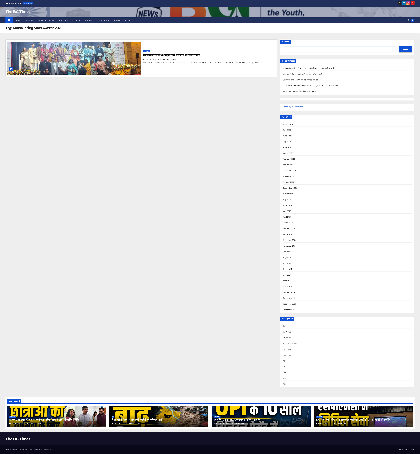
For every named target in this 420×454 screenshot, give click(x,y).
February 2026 (289, 159)
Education (287, 338)
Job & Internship (46, 20)
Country (89, 20)
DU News (29, 20)
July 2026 (287, 130)
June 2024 (287, 269)
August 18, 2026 (325, 423)
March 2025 (288, 223)
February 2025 (289, 228)
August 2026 (288, 124)
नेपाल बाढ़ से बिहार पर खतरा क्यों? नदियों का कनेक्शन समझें (302, 74)
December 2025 (289, 170)
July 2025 (287, 199)
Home (17, 20)
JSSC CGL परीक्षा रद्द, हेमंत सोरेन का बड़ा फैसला (299, 91)
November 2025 (289, 176)
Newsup (37, 449)
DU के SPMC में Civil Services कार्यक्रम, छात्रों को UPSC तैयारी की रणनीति (310, 86)
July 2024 (287, 263)
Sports (76, 20)
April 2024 (287, 281)
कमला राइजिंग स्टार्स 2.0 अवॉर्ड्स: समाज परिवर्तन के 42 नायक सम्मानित (171, 55)
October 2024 (288, 252)
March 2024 (288, 286)
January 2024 (289, 298)
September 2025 (290, 188)
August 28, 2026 (18, 423)
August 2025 (288, 194)
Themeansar (46, 449)
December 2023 (289, 304)
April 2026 (287, 147)
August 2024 (288, 257)
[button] (408, 20)
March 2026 (288, 153)
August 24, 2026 (223, 423)
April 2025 (287, 217)
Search (285, 42)
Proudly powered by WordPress (16, 449)
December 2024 (289, 240)
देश (284, 367)
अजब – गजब (287, 355)
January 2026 (289, 165)
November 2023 (289, 310)
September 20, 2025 (153, 59)
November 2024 (290, 246)
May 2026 (287, 142)
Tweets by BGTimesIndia (293, 107)
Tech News (103, 20)
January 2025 (288, 234)
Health (117, 20)
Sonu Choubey (171, 59)
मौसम (284, 372)
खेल (284, 361)
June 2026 (287, 136)
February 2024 (289, 292)
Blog (127, 20)
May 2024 (287, 275)
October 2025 (288, 182)
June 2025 (287, 205)
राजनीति (285, 378)
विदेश (284, 384)
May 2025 (287, 211)
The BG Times (17, 11)
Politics (63, 20)
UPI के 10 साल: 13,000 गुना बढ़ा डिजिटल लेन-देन (300, 80)
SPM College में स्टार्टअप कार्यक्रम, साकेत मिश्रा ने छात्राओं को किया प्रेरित (309, 68)
